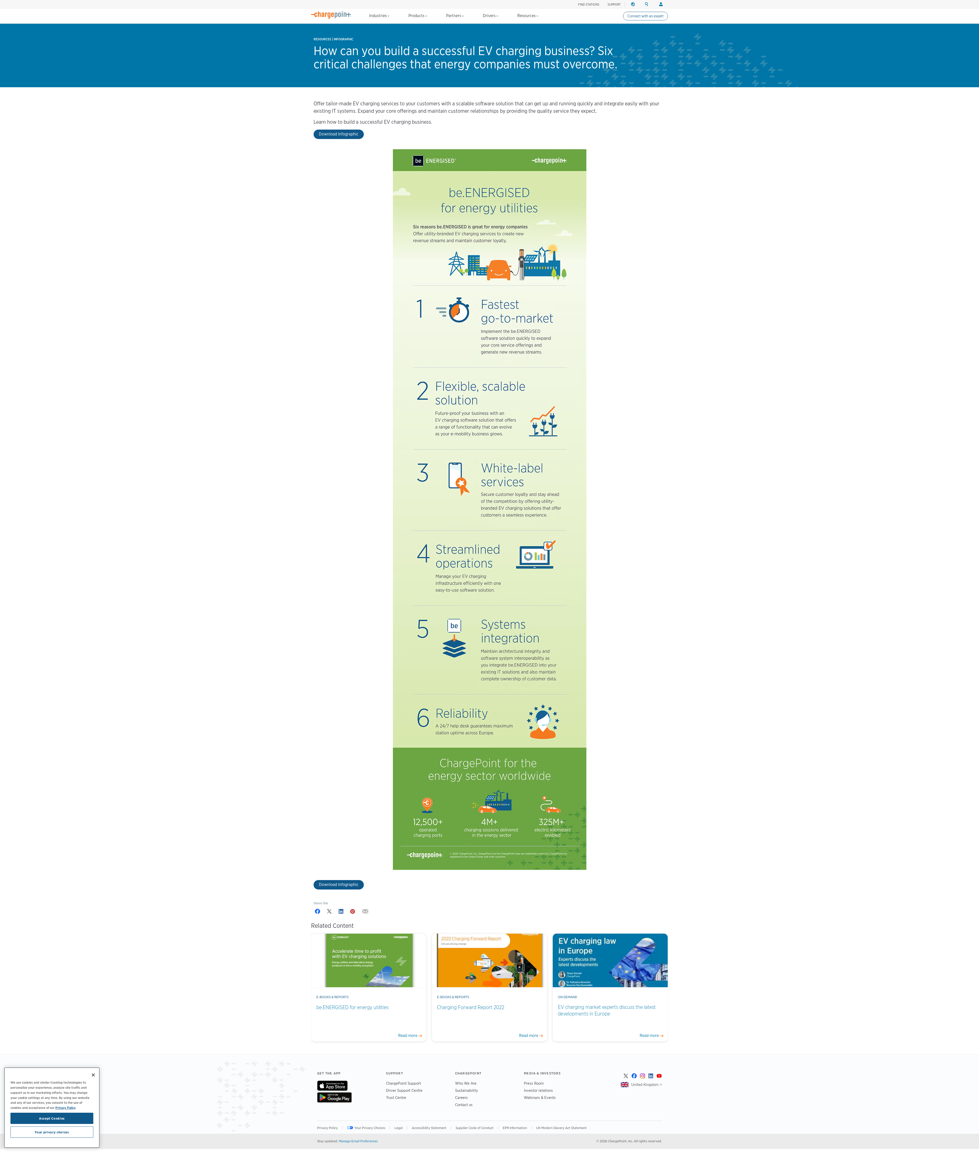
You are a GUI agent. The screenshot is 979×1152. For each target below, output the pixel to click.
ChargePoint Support (403, 1083)
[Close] (93, 1075)
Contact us (464, 1104)
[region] (52, 1107)
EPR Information (515, 1128)
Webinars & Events (540, 1097)
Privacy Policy (327, 1128)
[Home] (331, 15)
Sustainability (466, 1090)
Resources (527, 15)
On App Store (332, 1086)
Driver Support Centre (404, 1090)
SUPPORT (614, 4)
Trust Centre (396, 1097)
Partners (454, 15)
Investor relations (538, 1090)
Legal (398, 1128)
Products (417, 15)
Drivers (490, 15)
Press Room (534, 1083)
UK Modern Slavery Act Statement (561, 1128)
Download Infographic (338, 134)
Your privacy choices (52, 1132)
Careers (461, 1097)
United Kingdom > (646, 1084)
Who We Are (465, 1083)
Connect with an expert (645, 16)
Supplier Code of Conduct (475, 1128)
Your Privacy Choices (369, 1128)
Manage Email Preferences (358, 1141)
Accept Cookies (52, 1118)
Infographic (343, 39)
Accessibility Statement (429, 1128)
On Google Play (334, 1097)
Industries (378, 15)
